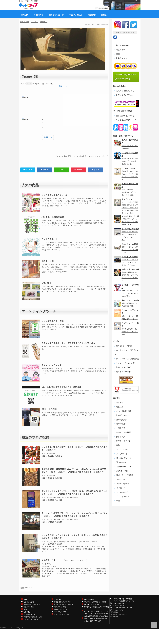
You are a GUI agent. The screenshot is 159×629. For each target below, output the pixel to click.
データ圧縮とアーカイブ (32, 604)
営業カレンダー (122, 58)
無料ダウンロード (123, 415)
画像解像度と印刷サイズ (62, 602)
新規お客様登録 (122, 45)
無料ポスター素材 (123, 372)
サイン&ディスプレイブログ (33, 619)
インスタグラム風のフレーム (54, 195)
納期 (118, 54)
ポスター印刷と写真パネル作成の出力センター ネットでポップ (81, 156)
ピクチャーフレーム (124, 466)
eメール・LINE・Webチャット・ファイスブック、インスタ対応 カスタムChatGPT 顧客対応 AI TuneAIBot (96, 613)
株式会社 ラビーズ (127, 601)
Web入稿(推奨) (89, 599)
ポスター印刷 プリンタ (61, 614)
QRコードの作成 (49, 409)
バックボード (122, 454)
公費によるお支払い (124, 95)
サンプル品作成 (29, 602)
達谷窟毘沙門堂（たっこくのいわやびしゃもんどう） (65, 560)
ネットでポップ (115, 601)
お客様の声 (120, 437)
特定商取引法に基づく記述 (33, 617)
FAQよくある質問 (123, 432)
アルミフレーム (122, 449)
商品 (118, 445)
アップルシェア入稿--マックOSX (95, 602)
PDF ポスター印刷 (60, 607)
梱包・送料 (120, 50)
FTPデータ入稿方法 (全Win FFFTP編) (96, 607)
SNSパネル (121, 479)
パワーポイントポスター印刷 (63, 604)
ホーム (26, 599)
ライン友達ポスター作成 (52, 321)
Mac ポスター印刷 (60, 612)
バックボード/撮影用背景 (53, 217)
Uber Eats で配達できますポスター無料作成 (61, 387)
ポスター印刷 (48, 261)
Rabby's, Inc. (11, 628)
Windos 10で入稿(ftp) (91, 604)
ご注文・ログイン (123, 441)
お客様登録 (24, 22)
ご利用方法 (120, 428)
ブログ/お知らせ (122, 496)
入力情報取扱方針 (30, 614)
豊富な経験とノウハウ (125, 116)
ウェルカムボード (50, 239)
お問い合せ (27, 609)
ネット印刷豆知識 (123, 411)
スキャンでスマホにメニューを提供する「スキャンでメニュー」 (70, 343)
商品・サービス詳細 (124, 475)
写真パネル (47, 283)
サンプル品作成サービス (126, 120)
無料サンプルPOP (123, 367)
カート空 (43, 22)
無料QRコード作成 (124, 346)
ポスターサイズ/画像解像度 (127, 359)
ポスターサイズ (59, 599)
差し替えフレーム (123, 458)
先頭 (60, 86)
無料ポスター (122, 424)
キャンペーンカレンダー (52, 365)
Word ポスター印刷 (60, 609)
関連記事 (119, 407)
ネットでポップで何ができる (126, 352)
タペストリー (122, 488)
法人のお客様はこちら (125, 91)
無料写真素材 (122, 420)
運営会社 (119, 402)
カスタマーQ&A (29, 607)
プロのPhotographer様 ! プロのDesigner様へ (126, 76)
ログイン (34, 22)
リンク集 (27, 612)
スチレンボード (122, 484)
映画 (118, 501)
